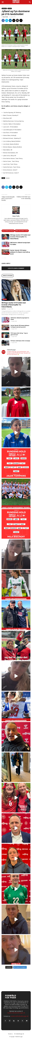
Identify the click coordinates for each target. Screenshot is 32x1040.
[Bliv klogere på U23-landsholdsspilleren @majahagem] (16, 554)
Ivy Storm (4, 308)
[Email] (13, 20)
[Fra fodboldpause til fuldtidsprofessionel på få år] (16, 706)
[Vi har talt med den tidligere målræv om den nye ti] (16, 615)
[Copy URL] (21, 20)
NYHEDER (9, 8)
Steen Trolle (5, 16)
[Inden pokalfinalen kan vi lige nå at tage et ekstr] (16, 463)
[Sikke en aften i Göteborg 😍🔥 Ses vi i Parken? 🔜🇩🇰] (16, 767)
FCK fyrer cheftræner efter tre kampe (20, 340)
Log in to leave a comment (16, 268)
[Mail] (18, 1020)
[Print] (17, 20)
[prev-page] (2, 258)
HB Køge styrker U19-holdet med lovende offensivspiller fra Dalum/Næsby (20, 236)
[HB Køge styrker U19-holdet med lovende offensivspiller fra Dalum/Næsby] (5, 237)
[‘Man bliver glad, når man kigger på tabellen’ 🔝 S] (16, 737)
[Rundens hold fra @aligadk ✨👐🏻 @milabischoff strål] (16, 524)
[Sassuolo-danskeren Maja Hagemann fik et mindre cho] (16, 585)
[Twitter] (6, 20)
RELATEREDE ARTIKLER (8, 230)
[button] (2, 2)
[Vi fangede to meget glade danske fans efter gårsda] (16, 797)
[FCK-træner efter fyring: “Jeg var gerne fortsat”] (5, 335)
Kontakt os (10, 1034)
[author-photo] (16, 214)
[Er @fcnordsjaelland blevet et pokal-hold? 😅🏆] (16, 402)
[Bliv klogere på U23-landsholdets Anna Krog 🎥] (16, 676)
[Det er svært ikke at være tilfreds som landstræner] (16, 828)
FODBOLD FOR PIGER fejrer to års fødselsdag (23, 197)
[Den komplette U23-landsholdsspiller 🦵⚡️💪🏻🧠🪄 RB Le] (16, 372)
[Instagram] (9, 1020)
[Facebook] (3, 20)
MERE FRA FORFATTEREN (21, 230)
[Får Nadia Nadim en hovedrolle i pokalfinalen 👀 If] (16, 432)
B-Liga (4, 245)
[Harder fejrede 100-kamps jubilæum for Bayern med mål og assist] (5, 252)
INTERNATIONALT (6, 253)
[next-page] (5, 258)
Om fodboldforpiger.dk (19, 1034)
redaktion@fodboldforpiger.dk (16, 1013)
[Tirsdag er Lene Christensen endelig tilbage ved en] (16, 950)
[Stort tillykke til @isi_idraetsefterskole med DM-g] (16, 493)
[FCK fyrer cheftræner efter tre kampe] (5, 343)
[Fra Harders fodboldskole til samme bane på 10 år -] (16, 919)
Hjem (3, 6)
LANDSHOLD (8, 6)
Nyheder (8, 178)
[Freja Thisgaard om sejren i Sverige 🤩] (16, 889)
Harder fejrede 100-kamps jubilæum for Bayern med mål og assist (20, 252)
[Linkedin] (10, 20)
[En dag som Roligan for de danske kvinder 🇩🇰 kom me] (16, 645)
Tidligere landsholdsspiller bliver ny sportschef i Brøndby (8, 198)
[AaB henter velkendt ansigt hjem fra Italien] (5, 244)
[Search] (30, 2)
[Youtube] (26, 1020)
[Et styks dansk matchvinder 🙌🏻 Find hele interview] (16, 858)
